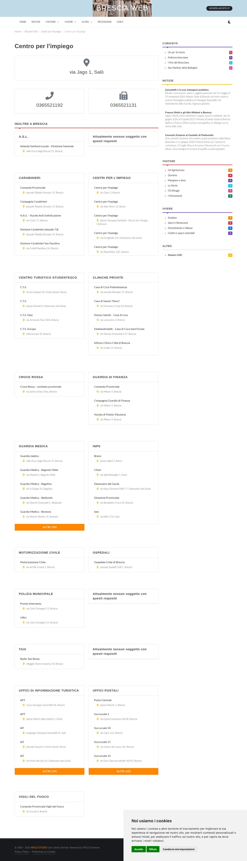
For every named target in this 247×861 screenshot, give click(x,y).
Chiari (97, 470)
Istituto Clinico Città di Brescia (112, 343)
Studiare (172, 218)
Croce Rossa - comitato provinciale (40, 386)
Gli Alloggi (173, 190)
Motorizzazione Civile (33, 562)
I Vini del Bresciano (178, 62)
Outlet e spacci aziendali (181, 233)
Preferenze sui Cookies (43, 852)
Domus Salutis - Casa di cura (111, 315)
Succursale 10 (102, 728)
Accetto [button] (138, 849)
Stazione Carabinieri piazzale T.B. (39, 229)
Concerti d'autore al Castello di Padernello (189, 135)
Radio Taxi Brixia (29, 659)
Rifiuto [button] (153, 849)
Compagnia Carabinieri (33, 201)
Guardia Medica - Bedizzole (36, 498)
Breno (97, 456)
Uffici (23, 617)
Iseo (96, 511)
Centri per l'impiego (51, 31)
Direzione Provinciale (106, 498)
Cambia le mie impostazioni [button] (179, 849)
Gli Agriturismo (176, 170)
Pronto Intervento (30, 603)
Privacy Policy (22, 852)
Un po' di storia (176, 52)
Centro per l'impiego (106, 187)
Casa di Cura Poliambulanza (110, 287)
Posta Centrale (103, 700)
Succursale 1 (101, 714)
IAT (22, 728)
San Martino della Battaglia (182, 68)
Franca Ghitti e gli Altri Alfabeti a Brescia (188, 112)
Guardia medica (29, 456)
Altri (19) (50, 771)
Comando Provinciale (32, 187)
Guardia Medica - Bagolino (36, 484)
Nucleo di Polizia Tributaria (110, 414)
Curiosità (170, 43)
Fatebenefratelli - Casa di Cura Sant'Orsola (119, 329)
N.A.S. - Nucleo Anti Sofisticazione (40, 215)
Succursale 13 (102, 756)
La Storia (172, 185)
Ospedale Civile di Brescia (109, 562)
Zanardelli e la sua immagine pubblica (187, 89)
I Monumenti (175, 196)
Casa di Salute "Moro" (107, 301)
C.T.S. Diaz (26, 315)
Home (18, 31)
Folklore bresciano (178, 57)
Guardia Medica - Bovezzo (35, 511)
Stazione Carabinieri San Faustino (40, 243)
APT (22, 700)
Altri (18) (124, 771)
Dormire (172, 175)
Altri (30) (50, 527)
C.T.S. (23, 287)
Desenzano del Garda (106, 484)
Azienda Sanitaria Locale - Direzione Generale (47, 146)
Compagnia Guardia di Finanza (112, 400)
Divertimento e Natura (180, 228)
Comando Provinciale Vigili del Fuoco (42, 806)
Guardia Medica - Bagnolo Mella (39, 470)
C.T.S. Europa (28, 329)
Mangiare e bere (177, 180)
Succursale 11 (102, 742)
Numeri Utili (31, 31)
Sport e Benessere (178, 223)
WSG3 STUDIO (39, 848)
